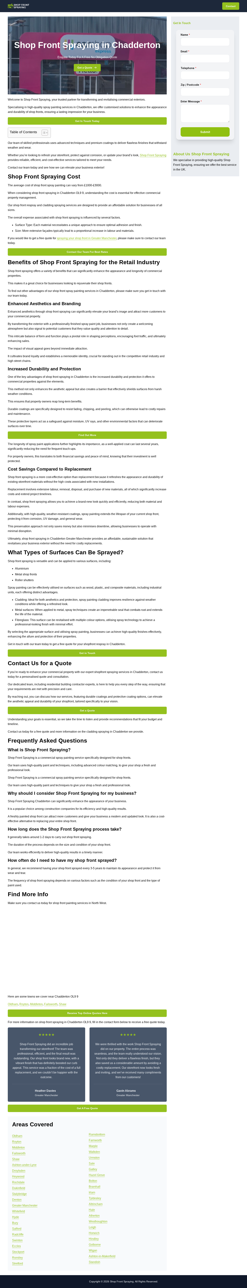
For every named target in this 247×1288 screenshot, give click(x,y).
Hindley (94, 1238)
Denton (17, 1199)
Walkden (94, 1151)
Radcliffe (18, 1234)
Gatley (93, 1169)
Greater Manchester (24, 1205)
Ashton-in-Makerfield (102, 1256)
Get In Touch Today (87, 121)
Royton (24, 1004)
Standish (94, 1262)
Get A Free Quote (87, 1108)
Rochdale (18, 1182)
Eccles (16, 1246)
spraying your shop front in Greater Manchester (86, 238)
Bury (15, 1222)
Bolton (93, 1180)
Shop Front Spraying (153, 155)
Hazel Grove (97, 1175)
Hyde (15, 1217)
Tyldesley (95, 1198)
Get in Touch (87, 653)
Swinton (17, 1240)
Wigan (93, 1250)
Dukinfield (18, 1188)
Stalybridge (19, 1193)
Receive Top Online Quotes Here (87, 1013)
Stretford (17, 1263)
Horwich (94, 1233)
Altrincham (96, 1204)
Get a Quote (84, 67)
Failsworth (51, 1004)
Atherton (94, 1215)
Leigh (92, 1227)
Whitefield (18, 1211)
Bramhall (94, 1186)
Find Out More (87, 435)
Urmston (94, 1157)
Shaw (62, 1004)
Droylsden (18, 1170)
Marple (93, 1146)
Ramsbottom (97, 1134)
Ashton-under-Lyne (24, 1164)
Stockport (18, 1251)
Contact (231, 6)
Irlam (92, 1192)
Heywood (18, 1176)
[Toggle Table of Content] (43, 133)
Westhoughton (98, 1221)
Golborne (95, 1244)
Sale (92, 1163)
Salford (16, 1228)
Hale (92, 1209)
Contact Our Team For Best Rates (87, 251)
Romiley (17, 1257)
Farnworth (95, 1140)
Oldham (13, 1004)
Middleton (36, 1004)
